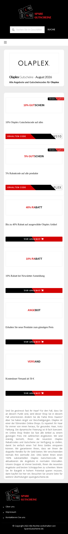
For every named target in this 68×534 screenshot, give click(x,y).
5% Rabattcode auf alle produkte (22, 173)
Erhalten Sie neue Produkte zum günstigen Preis (29, 327)
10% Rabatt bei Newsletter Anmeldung (25, 275)
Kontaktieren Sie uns (15, 517)
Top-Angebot (32, 239)
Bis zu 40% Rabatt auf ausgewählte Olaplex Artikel (31, 224)
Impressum (11, 512)
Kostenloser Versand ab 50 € (20, 378)
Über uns (10, 506)
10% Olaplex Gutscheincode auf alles (24, 122)
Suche (51, 30)
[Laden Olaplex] (34, 63)
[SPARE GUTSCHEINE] (34, 13)
